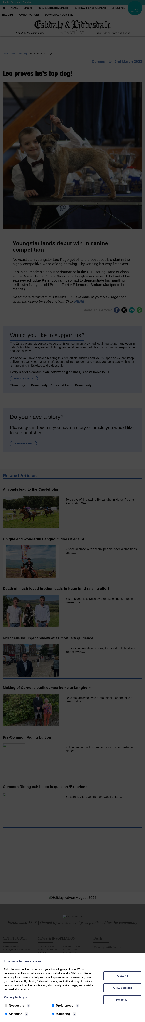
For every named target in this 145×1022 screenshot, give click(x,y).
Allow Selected (122, 987)
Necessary (16, 1005)
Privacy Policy (15, 997)
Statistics (15, 1014)
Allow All (122, 975)
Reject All (122, 999)
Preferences (64, 1005)
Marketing (63, 1014)
